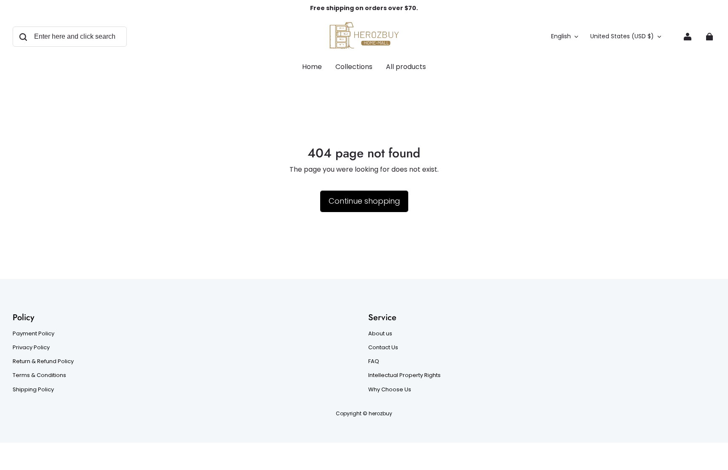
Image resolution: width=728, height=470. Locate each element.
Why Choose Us (389, 389)
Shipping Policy (33, 389)
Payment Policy (33, 333)
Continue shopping (364, 201)
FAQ (373, 361)
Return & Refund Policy (43, 361)
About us (380, 333)
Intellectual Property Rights (404, 375)
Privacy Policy (31, 347)
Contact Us (383, 347)
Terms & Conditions (39, 375)
